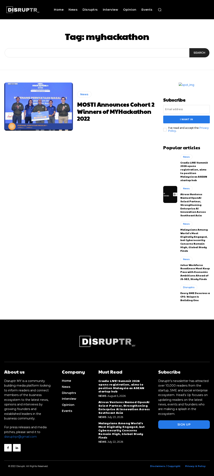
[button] (159, 9)
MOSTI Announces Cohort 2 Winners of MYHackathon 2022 (115, 111)
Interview (69, 399)
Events (67, 411)
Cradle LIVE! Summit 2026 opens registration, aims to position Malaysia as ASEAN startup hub (194, 171)
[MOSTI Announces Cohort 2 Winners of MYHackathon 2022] (38, 107)
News (84, 94)
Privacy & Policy (195, 466)
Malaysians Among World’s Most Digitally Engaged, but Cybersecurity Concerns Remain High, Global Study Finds (194, 240)
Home (66, 381)
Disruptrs (189, 287)
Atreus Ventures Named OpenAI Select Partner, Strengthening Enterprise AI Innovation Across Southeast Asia (193, 204)
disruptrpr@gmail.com (20, 437)
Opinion (68, 405)
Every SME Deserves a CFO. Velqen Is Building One (195, 296)
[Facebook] (8, 447)
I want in (186, 119)
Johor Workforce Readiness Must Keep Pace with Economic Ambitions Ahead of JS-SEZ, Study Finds (195, 272)
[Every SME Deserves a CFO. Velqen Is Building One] (170, 293)
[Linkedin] (16, 447)
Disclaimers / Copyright (165, 466)
